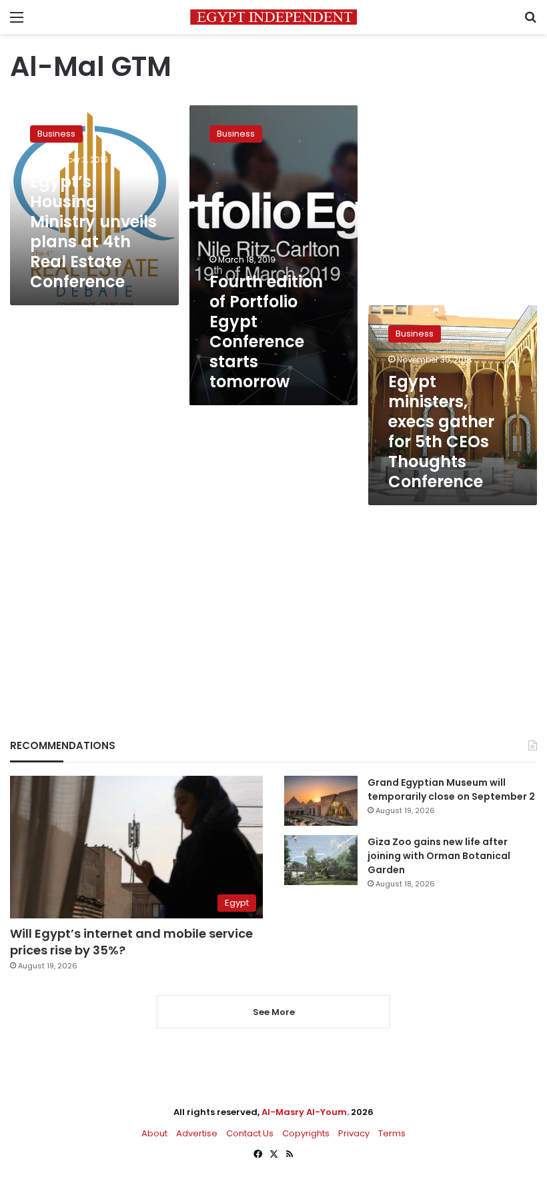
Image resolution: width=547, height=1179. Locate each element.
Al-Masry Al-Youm (304, 1112)
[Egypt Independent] (273, 17)
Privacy (354, 1133)
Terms (392, 1133)
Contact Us (250, 1133)
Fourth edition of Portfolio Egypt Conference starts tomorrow (266, 332)
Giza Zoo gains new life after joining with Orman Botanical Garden (439, 855)
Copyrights (306, 1133)
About (154, 1133)
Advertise (196, 1133)
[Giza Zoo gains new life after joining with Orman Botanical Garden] (321, 860)
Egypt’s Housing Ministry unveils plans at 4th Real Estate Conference (93, 232)
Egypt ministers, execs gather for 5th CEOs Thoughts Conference (441, 432)
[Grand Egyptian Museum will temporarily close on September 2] (321, 801)
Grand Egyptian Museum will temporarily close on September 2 (451, 789)
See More (274, 1012)
